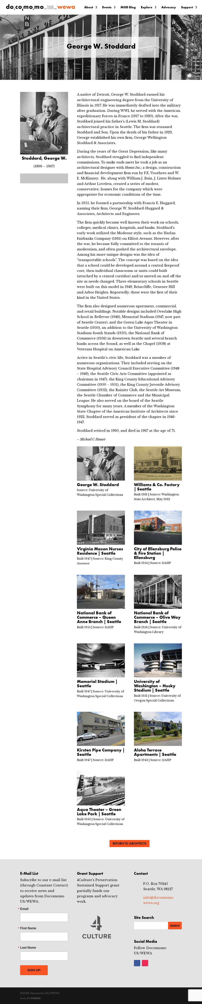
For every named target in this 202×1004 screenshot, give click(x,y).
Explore (146, 7)
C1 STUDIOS (34, 998)
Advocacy (168, 7)
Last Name (28, 947)
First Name (28, 928)
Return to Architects (129, 843)
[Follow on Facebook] (137, 963)
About (88, 7)
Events (106, 7)
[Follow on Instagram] (145, 963)
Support (187, 7)
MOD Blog (128, 7)
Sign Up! (33, 970)
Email (24, 908)
